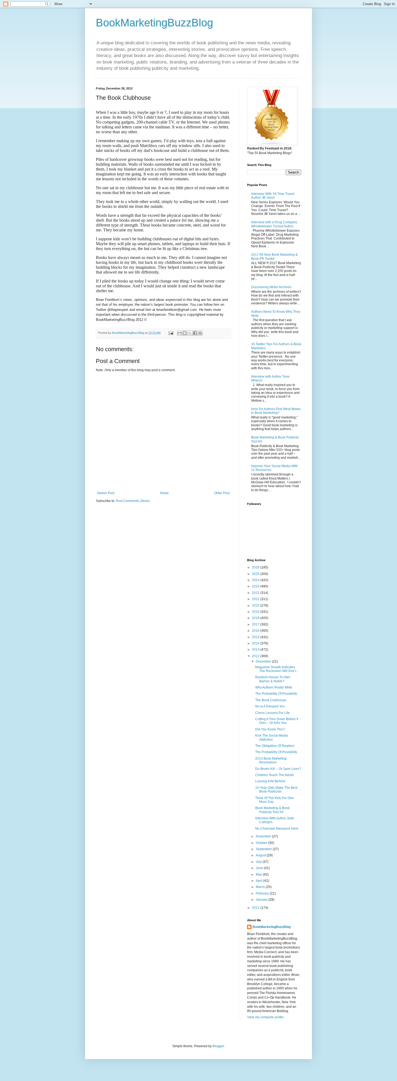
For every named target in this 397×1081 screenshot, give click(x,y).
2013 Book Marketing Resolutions (271, 760)
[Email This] (179, 333)
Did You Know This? (270, 729)
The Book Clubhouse (270, 700)
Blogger (218, 1046)
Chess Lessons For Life (272, 713)
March (261, 887)
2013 (256, 649)
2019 (256, 612)
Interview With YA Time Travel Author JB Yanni (272, 195)
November (264, 836)
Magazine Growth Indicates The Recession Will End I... (276, 669)
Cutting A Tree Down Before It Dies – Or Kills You (276, 721)
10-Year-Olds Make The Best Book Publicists (276, 789)
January (262, 900)
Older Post (222, 493)
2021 (256, 599)
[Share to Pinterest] (200, 333)
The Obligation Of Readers (274, 746)
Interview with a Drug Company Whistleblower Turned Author (274, 224)
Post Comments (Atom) (133, 501)
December (264, 661)
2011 (256, 908)
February (263, 893)
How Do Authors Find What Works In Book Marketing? (276, 411)
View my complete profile (265, 1017)
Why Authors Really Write (273, 687)
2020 (256, 605)
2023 (256, 586)
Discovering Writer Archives (271, 287)
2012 (256, 656)
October (262, 843)
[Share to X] (190, 333)
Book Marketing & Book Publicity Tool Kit (272, 810)
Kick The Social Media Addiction (271, 737)
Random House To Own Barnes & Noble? (272, 679)
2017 (256, 624)
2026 (256, 567)
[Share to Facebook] (195, 333)
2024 (256, 580)
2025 (256, 574)
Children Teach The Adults (274, 775)
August (261, 855)
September (264, 849)
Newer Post (105, 493)
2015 (256, 637)
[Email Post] (170, 332)
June (260, 868)
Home (164, 493)
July (259, 862)
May (259, 874)
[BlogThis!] (184, 333)
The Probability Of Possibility (276, 694)
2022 (256, 593)
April (259, 881)
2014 (256, 643)
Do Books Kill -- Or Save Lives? (278, 769)
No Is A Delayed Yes (270, 706)
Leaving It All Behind (270, 781)
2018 (256, 618)
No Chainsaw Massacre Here (276, 828)
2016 (256, 631)
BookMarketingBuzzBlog (154, 23)
